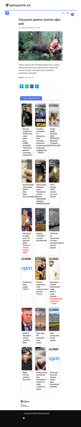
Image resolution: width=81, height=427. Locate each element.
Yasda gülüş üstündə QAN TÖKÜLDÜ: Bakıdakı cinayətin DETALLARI (55, 137)
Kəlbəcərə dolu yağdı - (27, 286)
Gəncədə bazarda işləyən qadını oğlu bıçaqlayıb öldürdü (54, 379)
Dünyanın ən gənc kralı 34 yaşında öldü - (27, 243)
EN (67, 13)
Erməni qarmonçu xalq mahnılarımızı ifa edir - (42, 288)
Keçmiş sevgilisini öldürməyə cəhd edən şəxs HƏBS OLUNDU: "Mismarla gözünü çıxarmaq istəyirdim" (27, 142)
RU (63, 13)
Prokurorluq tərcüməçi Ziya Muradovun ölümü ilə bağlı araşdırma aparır (41, 380)
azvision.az (29, 77)
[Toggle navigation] (7, 13)
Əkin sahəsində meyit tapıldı (54, 337)
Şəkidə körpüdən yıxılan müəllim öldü (27, 338)
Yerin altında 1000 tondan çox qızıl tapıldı (53, 190)
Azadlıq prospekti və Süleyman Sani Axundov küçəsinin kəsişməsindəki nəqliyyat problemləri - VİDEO (43, 141)
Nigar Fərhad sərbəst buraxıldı (27, 376)
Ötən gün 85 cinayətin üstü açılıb (40, 338)
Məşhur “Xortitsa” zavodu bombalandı (41, 237)
